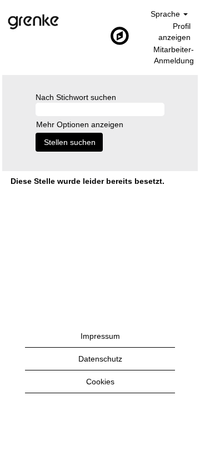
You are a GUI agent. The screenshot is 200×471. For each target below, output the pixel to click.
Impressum (100, 336)
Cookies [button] (100, 381)
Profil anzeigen (174, 32)
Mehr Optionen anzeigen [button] (79, 124)
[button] (100, 36)
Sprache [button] (166, 13)
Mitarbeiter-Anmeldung (173, 55)
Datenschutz (100, 358)
